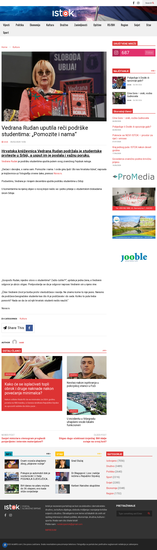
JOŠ (104, 350)
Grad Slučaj (77, 460)
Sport (6, 32)
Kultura (50, 25)
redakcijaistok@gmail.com (69, 524)
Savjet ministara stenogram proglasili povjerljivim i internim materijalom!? (23, 440)
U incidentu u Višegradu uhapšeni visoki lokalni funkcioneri (81, 422)
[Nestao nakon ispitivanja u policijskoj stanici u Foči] (87, 367)
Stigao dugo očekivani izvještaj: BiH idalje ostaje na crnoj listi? (82, 440)
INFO (8, 454)
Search (148, 3)
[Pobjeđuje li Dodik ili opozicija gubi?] (119, 83)
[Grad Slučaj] (62, 464)
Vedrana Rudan (9, 161)
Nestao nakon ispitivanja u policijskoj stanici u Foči (83, 384)
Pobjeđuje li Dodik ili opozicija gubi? (138, 79)
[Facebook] (133, 3)
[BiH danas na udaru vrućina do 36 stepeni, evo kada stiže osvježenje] (12, 489)
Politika (20, 25)
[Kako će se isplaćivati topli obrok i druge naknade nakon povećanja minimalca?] (32, 367)
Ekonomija (35, 25)
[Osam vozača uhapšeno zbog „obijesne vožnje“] (12, 464)
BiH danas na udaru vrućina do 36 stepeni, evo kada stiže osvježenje (35, 488)
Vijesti (6, 25)
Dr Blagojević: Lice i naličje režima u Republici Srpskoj (85, 475)
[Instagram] (138, 3)
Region (124, 25)
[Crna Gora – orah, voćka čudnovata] (119, 98)
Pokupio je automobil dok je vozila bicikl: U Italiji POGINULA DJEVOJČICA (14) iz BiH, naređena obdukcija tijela (35, 479)
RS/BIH (111, 25)
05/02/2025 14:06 (18, 142)
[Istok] (78, 13)
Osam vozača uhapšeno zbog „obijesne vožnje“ (33, 462)
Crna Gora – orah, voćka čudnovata (130, 118)
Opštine (97, 25)
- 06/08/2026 (137, 85)
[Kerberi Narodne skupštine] (62, 489)
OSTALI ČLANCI (12, 350)
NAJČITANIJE (121, 71)
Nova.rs (58, 173)
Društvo (64, 25)
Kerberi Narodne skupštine (85, 485)
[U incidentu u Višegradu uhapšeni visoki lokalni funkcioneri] (87, 403)
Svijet (137, 25)
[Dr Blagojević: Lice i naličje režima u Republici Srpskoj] (62, 476)
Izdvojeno (111, 460)
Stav (148, 25)
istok (5, 142)
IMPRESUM (50, 530)
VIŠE (153, 71)
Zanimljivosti (80, 25)
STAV (60, 454)
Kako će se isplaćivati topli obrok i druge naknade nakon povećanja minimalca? (29, 388)
